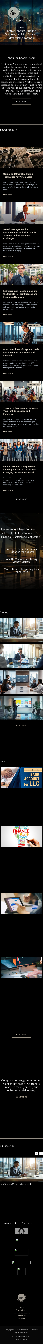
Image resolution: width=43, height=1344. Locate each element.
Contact (21, 1319)
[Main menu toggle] (38, 13)
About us (21, 1316)
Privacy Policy (21, 1310)
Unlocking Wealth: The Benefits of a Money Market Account (19, 1185)
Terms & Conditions (21, 1313)
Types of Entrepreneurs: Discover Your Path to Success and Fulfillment (20, 411)
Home (21, 1307)
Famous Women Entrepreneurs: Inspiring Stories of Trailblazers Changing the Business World (19, 469)
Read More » (8, 195)
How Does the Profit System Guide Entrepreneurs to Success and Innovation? (21, 352)
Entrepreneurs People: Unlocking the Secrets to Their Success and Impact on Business (20, 294)
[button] (41, 1153)
